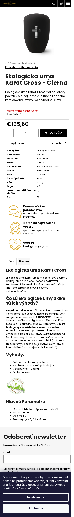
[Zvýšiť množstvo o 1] (34, 133)
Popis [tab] (12, 261)
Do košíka (56, 132)
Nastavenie (35, 497)
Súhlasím (36, 508)
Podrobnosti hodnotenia (21, 67)
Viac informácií (31, 489)
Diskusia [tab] (24, 261)
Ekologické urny (46, 150)
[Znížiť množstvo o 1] (18, 133)
